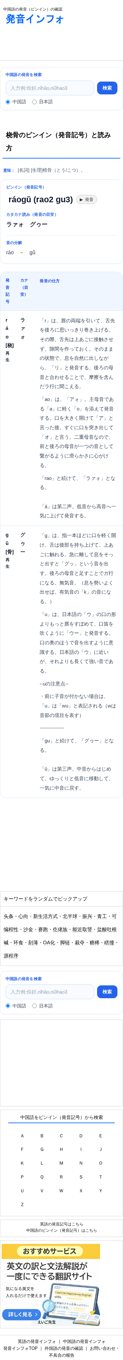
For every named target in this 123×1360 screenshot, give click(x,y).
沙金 (28, 929)
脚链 (65, 942)
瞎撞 (109, 942)
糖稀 (94, 942)
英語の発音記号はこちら (61, 1224)
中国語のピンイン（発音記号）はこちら (61, 1230)
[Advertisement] (52, 43)
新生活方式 (45, 916)
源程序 (11, 955)
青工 (102, 916)
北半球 (70, 916)
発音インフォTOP (20, 1348)
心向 (23, 916)
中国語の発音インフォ (84, 1341)
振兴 (87, 916)
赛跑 (43, 929)
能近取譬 (82, 929)
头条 (8, 916)
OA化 (49, 942)
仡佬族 (60, 929)
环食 (18, 942)
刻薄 (33, 942)
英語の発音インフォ (37, 1341)
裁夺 (80, 942)
